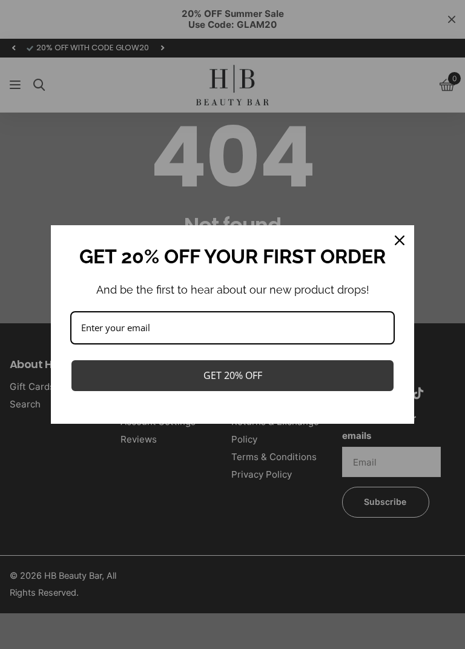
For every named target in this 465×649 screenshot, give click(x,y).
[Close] (399, 240)
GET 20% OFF (232, 375)
